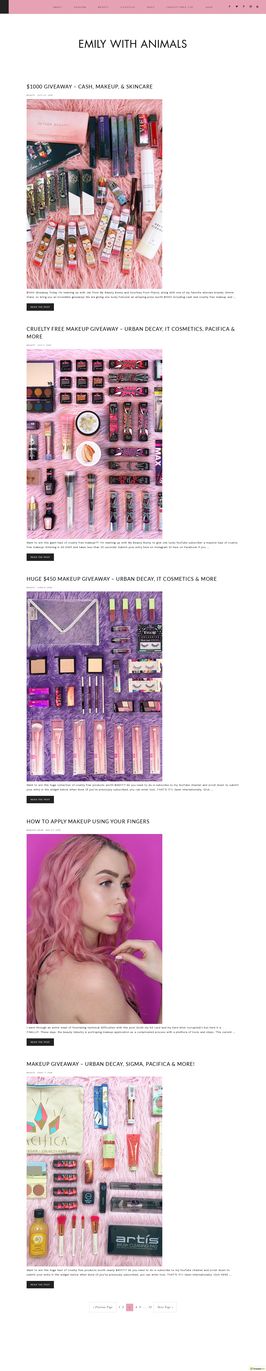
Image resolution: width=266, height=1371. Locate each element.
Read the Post (40, 307)
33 (150, 1307)
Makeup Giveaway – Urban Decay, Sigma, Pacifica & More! (111, 1064)
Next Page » (165, 1307)
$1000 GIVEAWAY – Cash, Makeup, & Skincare (90, 86)
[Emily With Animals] (133, 53)
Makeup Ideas (35, 830)
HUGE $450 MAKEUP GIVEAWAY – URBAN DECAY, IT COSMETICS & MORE (122, 579)
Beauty (31, 95)
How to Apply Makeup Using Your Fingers (88, 821)
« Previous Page (103, 1307)
